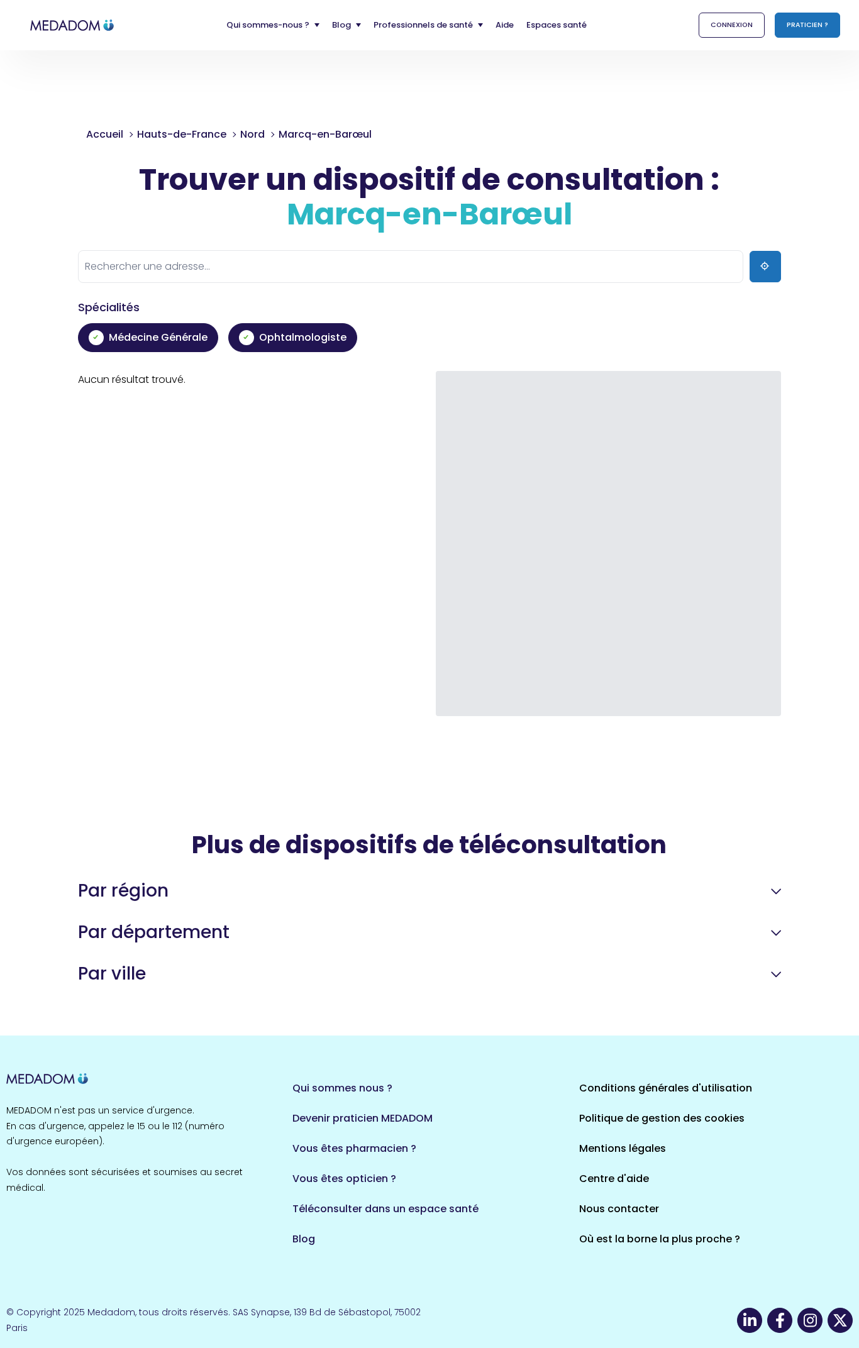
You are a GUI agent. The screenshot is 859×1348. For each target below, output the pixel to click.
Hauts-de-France (181, 134)
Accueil (104, 134)
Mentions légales (622, 1148)
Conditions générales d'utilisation (665, 1088)
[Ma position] (765, 266)
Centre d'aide (614, 1178)
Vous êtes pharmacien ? (354, 1148)
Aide (505, 25)
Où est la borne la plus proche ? (659, 1239)
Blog (303, 1239)
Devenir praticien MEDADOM (362, 1118)
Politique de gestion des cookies (662, 1118)
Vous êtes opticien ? (344, 1178)
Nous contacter (619, 1209)
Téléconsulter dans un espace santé (385, 1209)
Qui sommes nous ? (342, 1088)
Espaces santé (556, 25)
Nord (252, 134)
